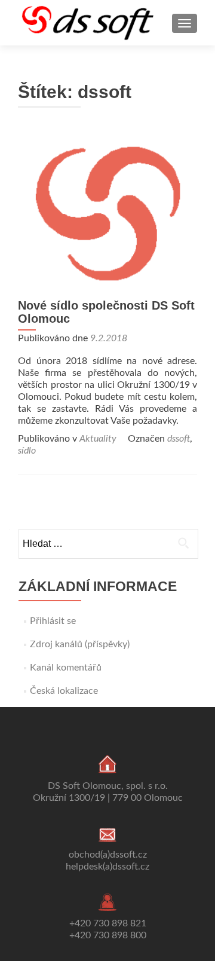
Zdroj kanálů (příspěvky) (80, 644)
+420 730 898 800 (107, 935)
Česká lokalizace (64, 691)
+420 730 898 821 (107, 923)
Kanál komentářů (66, 667)
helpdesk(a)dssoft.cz (107, 866)
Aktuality (97, 438)
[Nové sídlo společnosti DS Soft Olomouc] (107, 211)
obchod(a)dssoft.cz (108, 854)
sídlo (27, 450)
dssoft (178, 438)
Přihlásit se (53, 621)
